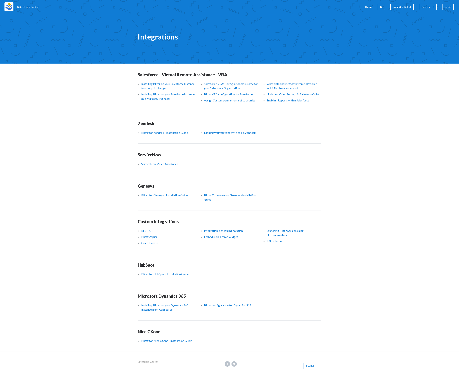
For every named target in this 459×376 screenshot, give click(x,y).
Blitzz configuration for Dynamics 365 (227, 305)
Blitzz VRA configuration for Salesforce (228, 94)
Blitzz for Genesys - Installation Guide (164, 195)
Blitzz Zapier (149, 236)
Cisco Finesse (149, 243)
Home (368, 6)
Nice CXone (149, 331)
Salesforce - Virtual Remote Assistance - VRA (182, 74)
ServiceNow (149, 154)
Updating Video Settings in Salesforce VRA (293, 94)
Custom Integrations (158, 221)
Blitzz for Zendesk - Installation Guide (164, 132)
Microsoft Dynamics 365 (162, 296)
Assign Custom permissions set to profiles (229, 100)
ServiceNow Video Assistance (159, 164)
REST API (147, 230)
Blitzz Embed (275, 241)
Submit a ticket (402, 6)
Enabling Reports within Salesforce (288, 100)
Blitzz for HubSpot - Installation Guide (165, 274)
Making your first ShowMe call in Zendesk (230, 132)
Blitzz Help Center (148, 361)
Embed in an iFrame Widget (221, 236)
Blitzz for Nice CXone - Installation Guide (166, 340)
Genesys (146, 186)
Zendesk (146, 123)
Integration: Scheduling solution (223, 230)
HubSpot (146, 265)
